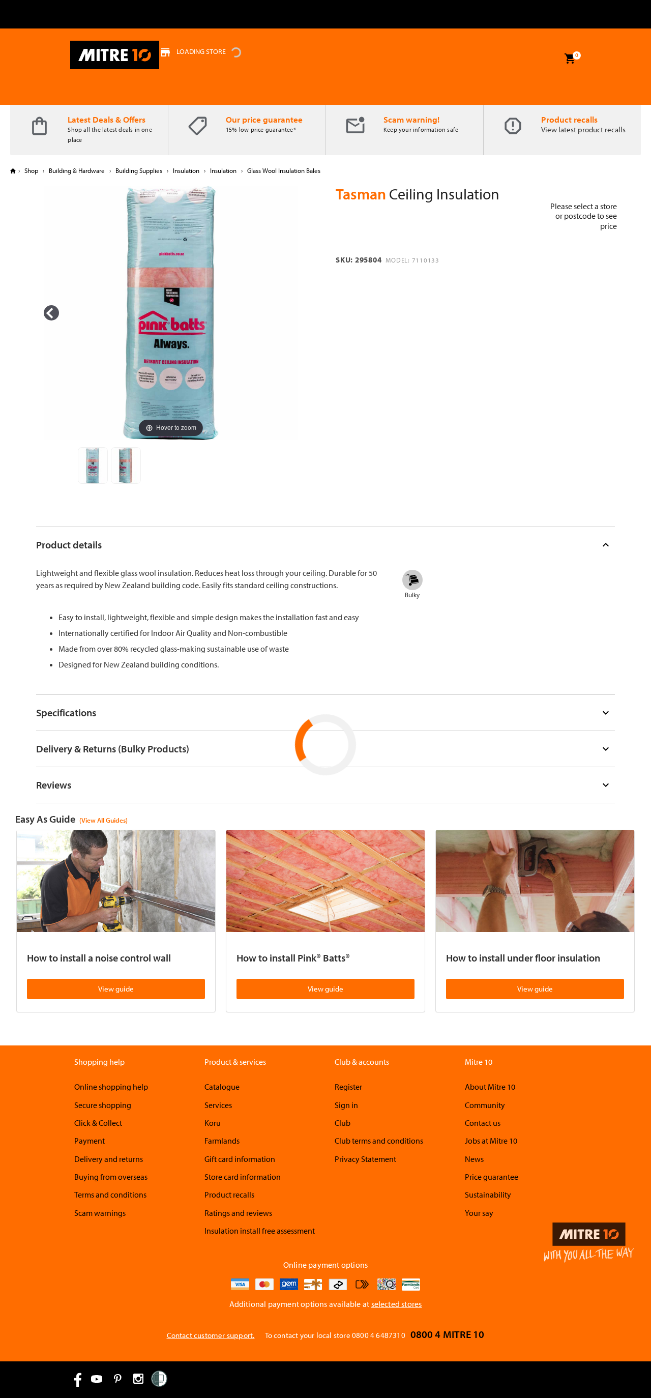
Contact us (482, 1123)
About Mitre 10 (490, 1087)
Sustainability (488, 1194)
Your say (479, 1213)
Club (342, 1123)
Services (218, 1105)
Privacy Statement (365, 1159)
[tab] (325, 545)
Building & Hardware (76, 170)
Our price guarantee (264, 119)
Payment (89, 1140)
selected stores (396, 1304)
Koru (212, 1123)
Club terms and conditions (379, 1140)
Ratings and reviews (238, 1213)
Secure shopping (102, 1105)
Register (348, 1087)
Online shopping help (111, 1087)
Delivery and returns (108, 1159)
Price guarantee (491, 1177)
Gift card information (239, 1159)
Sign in (346, 1105)
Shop (31, 170)
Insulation (186, 170)
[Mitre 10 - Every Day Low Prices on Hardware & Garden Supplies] (114, 55)
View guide (116, 989)
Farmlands (222, 1140)
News (474, 1159)
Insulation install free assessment (259, 1231)
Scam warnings (100, 1213)
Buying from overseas (110, 1177)
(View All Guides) (103, 820)
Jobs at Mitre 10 (491, 1140)
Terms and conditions (110, 1194)
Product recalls (569, 119)
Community (485, 1105)
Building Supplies (139, 170)
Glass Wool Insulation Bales (283, 170)
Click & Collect (98, 1123)
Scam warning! (411, 119)
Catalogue (222, 1087)
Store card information (242, 1177)
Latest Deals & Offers (106, 119)
